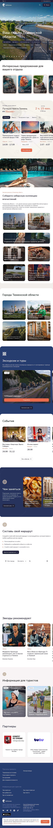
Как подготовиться (29, 790)
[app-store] (6, 814)
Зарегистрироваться (10, 552)
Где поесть (26, 792)
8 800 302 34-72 (28, 808)
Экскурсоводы (27, 771)
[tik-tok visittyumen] (17, 810)
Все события (26, 150)
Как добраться (6, 792)
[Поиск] (39, 5)
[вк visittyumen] (3, 810)
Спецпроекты (47, 1)
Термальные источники (9, 772)
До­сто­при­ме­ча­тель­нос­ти (9, 780)
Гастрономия (6, 777)
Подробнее (26, 400)
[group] (6, 117)
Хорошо (45, 821)
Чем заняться (6, 790)
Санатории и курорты (9, 775)
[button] (20, 185)
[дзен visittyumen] (14, 810)
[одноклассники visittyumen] (10, 810)
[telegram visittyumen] (7, 810)
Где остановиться (7, 795)
